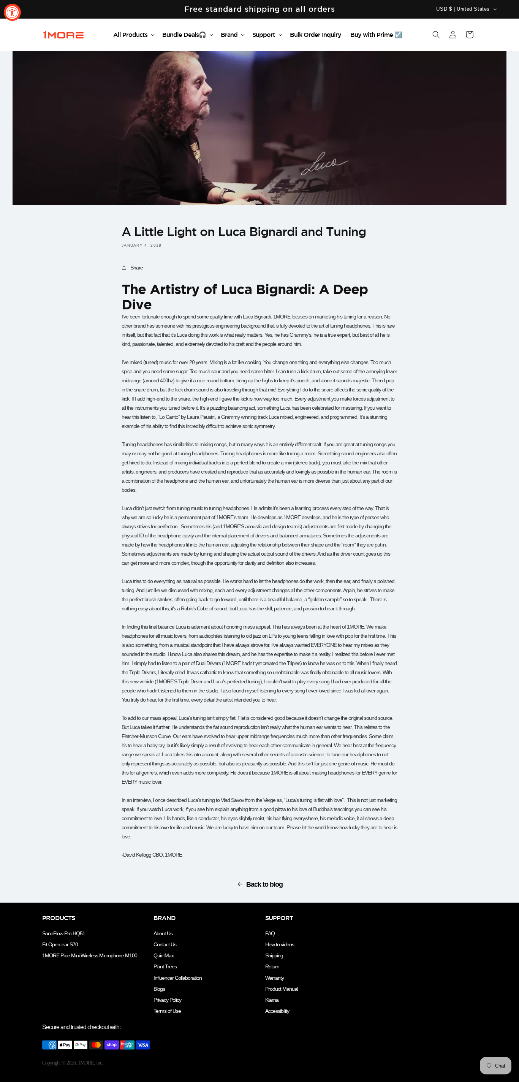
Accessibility (277, 1011)
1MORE (86, 1063)
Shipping (274, 955)
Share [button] (136, 268)
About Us (162, 933)
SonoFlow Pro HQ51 (63, 933)
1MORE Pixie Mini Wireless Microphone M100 (89, 955)
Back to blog (264, 884)
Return (272, 966)
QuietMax (163, 955)
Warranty (274, 978)
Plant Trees (165, 966)
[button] (133, 35)
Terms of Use (167, 1011)
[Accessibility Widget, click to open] (12, 12)
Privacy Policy (167, 1000)
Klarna (271, 1000)
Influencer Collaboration (177, 978)
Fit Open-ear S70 (60, 944)
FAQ (270, 933)
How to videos (279, 944)
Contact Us (164, 944)
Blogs (159, 989)
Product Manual (281, 989)
